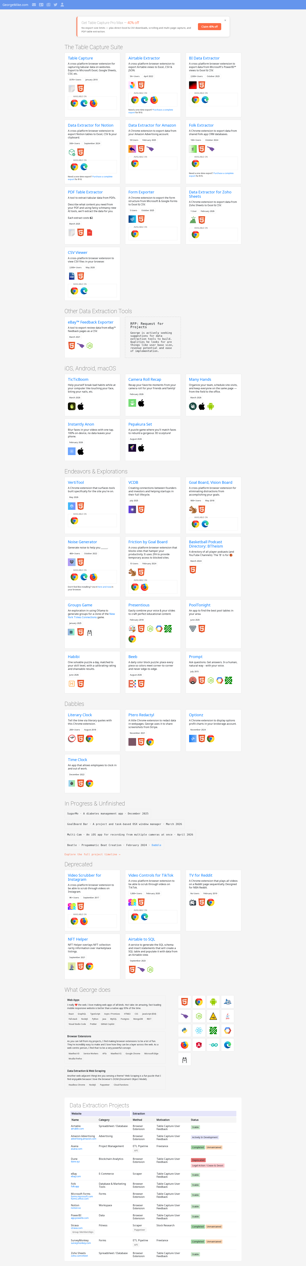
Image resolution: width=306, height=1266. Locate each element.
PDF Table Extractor (85, 192)
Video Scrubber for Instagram (84, 877)
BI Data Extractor (204, 58)
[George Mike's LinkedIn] (41, 4)
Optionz (196, 714)
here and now (104, 586)
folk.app (75, 1186)
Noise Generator (82, 541)
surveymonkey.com (81, 1243)
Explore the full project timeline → (92, 854)
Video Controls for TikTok (150, 875)
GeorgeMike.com (15, 5)
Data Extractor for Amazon (152, 125)
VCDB (133, 482)
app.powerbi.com (80, 1218)
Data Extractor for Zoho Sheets (210, 194)
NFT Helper (78, 939)
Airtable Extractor (144, 58)
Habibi (74, 656)
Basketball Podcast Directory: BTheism (206, 543)
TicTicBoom (78, 379)
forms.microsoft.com (82, 1196)
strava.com (77, 1228)
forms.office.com (80, 1199)
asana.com (76, 1149)
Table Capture (80, 58)
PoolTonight (200, 604)
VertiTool (76, 482)
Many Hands (200, 379)
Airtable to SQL (141, 939)
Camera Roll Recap (144, 379)
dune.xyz (75, 1161)
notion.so (76, 1208)
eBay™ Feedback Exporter (90, 322)
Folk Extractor (201, 125)
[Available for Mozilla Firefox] (94, 103)
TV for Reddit (200, 875)
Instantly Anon (81, 424)
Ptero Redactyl (141, 714)
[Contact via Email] (34, 4)
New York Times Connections (91, 615)
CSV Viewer (77, 252)
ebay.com (76, 1176)
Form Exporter (141, 192)
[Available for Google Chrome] (75, 103)
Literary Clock (80, 714)
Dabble (156, 845)
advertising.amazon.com (83, 1139)
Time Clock (77, 759)
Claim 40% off (209, 26)
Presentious (138, 604)
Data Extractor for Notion (90, 125)
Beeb (132, 656)
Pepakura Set (140, 424)
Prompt (196, 656)
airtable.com (77, 1129)
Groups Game (80, 604)
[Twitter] (55, 4)
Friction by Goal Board (148, 541)
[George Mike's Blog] (48, 4)
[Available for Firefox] (94, 576)
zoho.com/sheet (79, 1256)
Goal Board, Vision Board (210, 482)
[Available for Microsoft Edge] (84, 103)
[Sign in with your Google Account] (62, 4)
